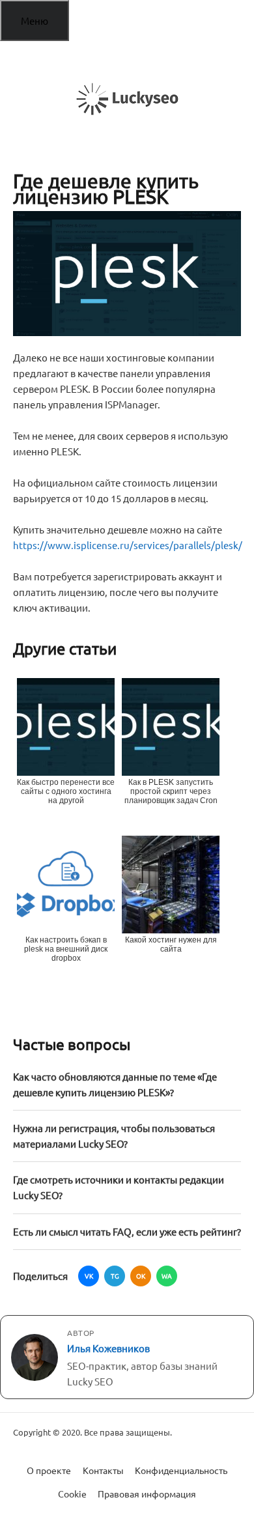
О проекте (49, 1470)
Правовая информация (147, 1493)
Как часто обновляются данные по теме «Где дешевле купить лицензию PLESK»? (115, 1084)
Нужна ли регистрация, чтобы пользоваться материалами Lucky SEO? (114, 1136)
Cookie (72, 1493)
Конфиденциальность (181, 1470)
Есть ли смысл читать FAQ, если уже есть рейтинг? (127, 1231)
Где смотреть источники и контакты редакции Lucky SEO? (118, 1187)
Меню (34, 20)
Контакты (103, 1470)
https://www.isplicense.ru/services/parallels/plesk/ (127, 545)
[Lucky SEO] (127, 99)
